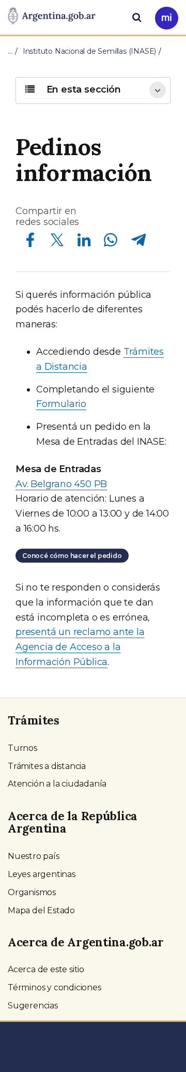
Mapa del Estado (41, 910)
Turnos (22, 748)
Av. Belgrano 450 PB (61, 484)
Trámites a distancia (47, 766)
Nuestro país (33, 856)
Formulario (61, 404)
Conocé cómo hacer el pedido (72, 556)
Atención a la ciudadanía (57, 784)
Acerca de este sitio (46, 969)
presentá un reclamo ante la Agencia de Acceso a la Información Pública (80, 647)
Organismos (32, 892)
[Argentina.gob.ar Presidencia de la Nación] (52, 16)
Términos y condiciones (54, 987)
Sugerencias (33, 1005)
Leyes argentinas (41, 874)
